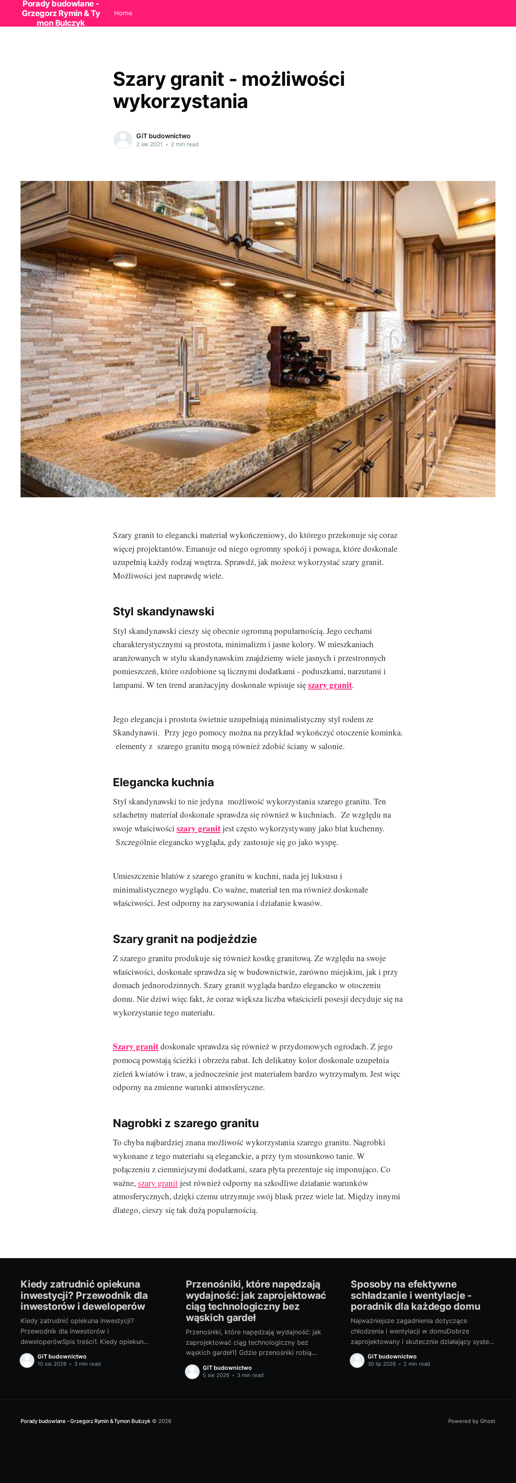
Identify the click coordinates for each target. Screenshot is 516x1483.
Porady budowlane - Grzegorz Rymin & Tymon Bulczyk (85, 1421)
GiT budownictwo (163, 136)
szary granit (158, 1182)
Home (123, 13)
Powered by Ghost (471, 1421)
